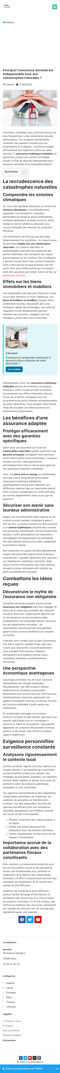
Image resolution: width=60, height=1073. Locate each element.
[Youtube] (30, 1058)
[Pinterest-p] (39, 1058)
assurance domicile (14, 275)
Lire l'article (14, 369)
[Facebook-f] (21, 1058)
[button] (54, 6)
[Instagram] (34, 1058)
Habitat (10, 22)
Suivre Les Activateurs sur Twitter (24, 1068)
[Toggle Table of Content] (22, 172)
